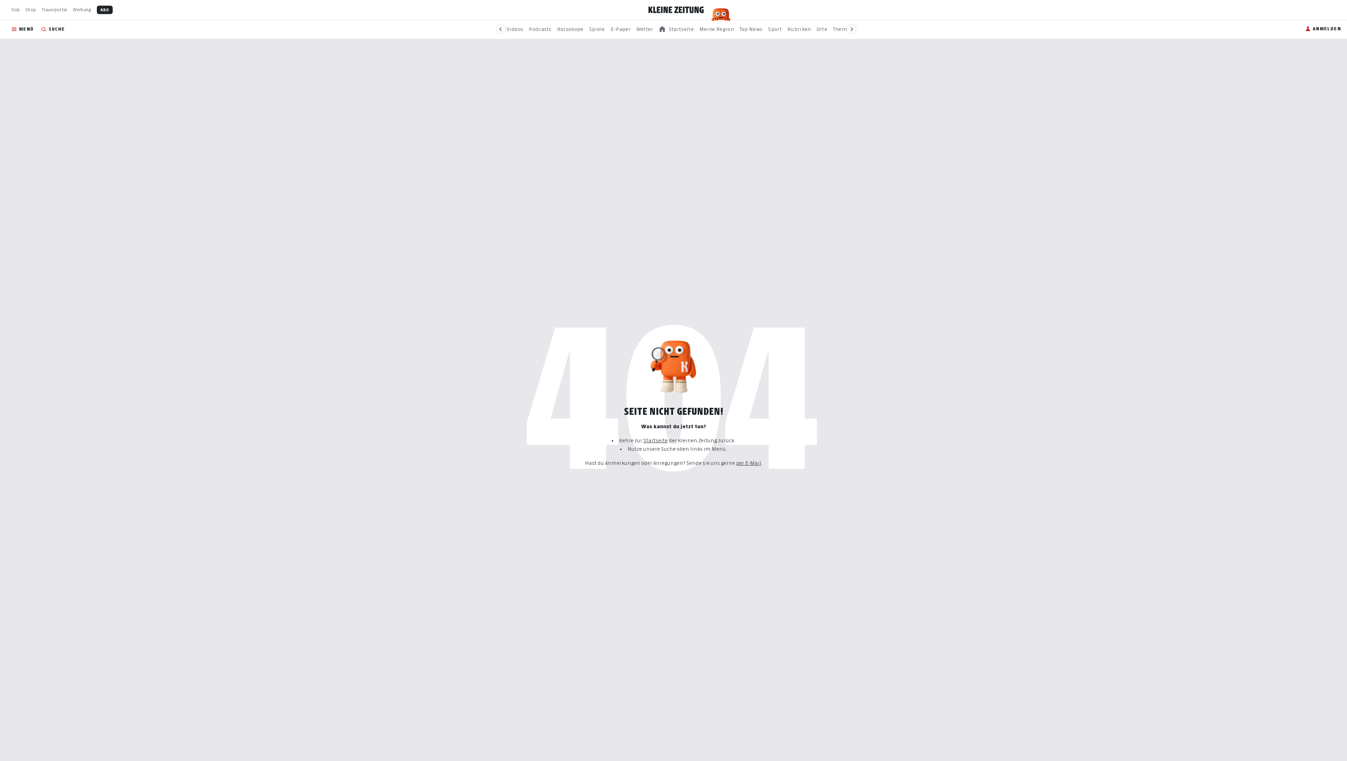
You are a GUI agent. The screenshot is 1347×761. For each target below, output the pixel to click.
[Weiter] (851, 29)
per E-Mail (748, 463)
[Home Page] (676, 9)
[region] (676, 29)
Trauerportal (54, 9)
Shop (30, 9)
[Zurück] (501, 29)
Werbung (82, 9)
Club (15, 9)
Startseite (655, 440)
